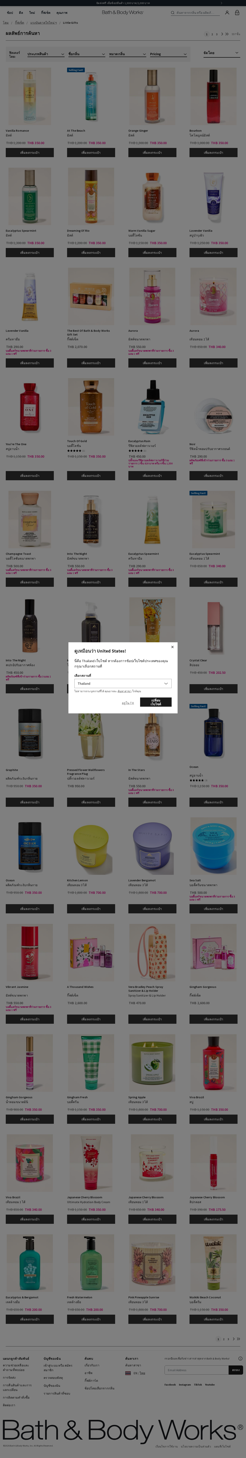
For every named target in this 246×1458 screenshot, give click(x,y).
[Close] (172, 646)
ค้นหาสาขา (125, 691)
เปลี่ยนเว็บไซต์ (156, 702)
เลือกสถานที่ (82, 675)
